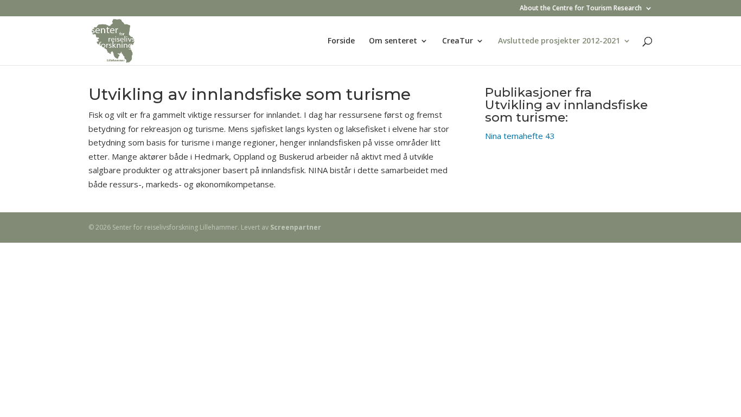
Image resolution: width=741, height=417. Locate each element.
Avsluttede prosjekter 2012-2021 (559, 41)
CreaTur (457, 41)
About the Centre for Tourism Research (581, 8)
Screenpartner (295, 227)
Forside (341, 41)
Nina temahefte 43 (520, 135)
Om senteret (393, 41)
